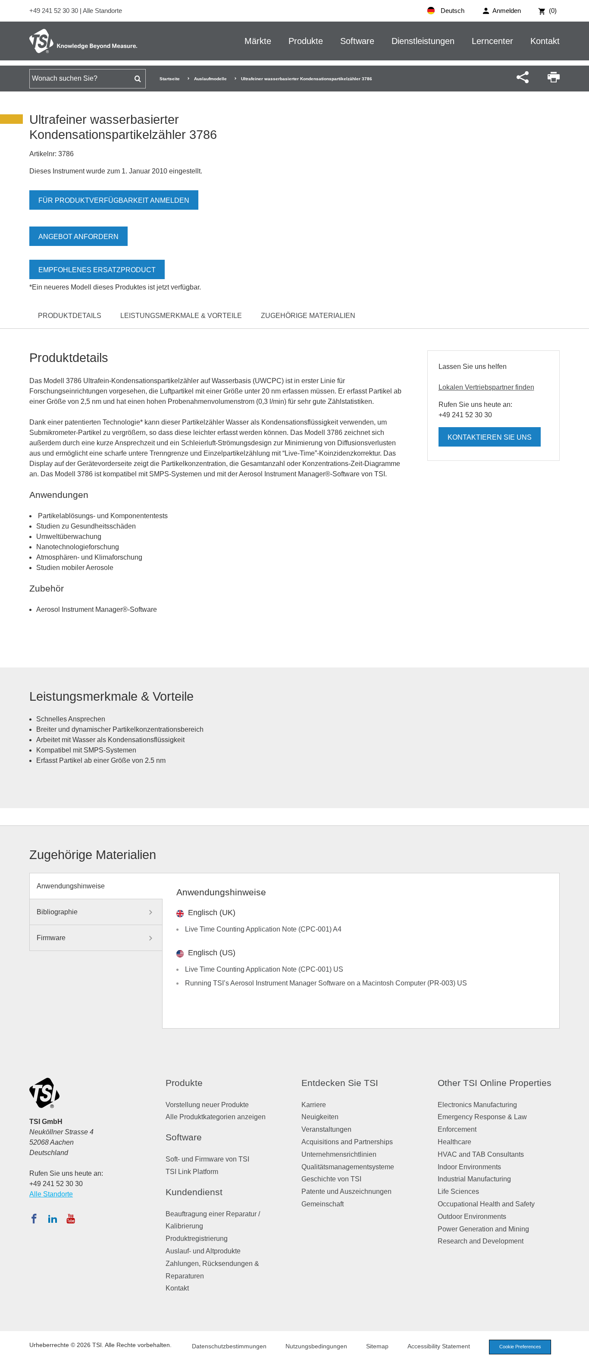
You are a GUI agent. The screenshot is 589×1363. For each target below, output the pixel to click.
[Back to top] (578, 1352)
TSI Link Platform (192, 1171)
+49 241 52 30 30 (54, 10)
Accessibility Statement (438, 1346)
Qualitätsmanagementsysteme (347, 1167)
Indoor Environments (469, 1167)
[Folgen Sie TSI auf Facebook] (34, 1218)
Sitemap (377, 1346)
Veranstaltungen (326, 1129)
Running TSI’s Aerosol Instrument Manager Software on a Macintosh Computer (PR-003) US (326, 983)
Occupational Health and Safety (486, 1204)
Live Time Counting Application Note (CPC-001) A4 (263, 929)
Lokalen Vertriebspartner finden (486, 387)
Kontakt (545, 41)
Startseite (170, 78)
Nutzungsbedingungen (316, 1346)
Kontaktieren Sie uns (490, 437)
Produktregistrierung (197, 1238)
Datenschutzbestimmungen (229, 1346)
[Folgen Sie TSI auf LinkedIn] (52, 1218)
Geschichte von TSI (331, 1179)
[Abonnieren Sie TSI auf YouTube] (70, 1218)
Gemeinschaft (322, 1204)
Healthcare (454, 1142)
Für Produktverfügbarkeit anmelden (113, 200)
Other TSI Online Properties (494, 1083)
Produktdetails (69, 315)
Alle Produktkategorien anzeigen (216, 1117)
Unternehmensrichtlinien (338, 1154)
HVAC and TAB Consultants (481, 1154)
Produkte (305, 41)
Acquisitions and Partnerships (347, 1142)
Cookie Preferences (520, 1346)
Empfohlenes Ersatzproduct (97, 270)
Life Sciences (458, 1191)
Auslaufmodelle (210, 78)
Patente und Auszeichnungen (346, 1191)
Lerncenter (492, 41)
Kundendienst (194, 1192)
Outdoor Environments (472, 1216)
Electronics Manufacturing (477, 1104)
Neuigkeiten (319, 1117)
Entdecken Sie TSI (339, 1083)
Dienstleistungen (423, 41)
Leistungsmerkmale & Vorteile (181, 315)
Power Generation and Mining (483, 1229)
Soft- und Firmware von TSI (207, 1159)
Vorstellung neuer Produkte (207, 1104)
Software (357, 41)
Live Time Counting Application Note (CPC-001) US (264, 969)
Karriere (313, 1104)
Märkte (257, 41)
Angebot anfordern (78, 236)
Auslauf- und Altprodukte (203, 1251)
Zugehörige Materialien (308, 315)
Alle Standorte (102, 10)
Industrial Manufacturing (474, 1179)
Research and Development (480, 1241)
